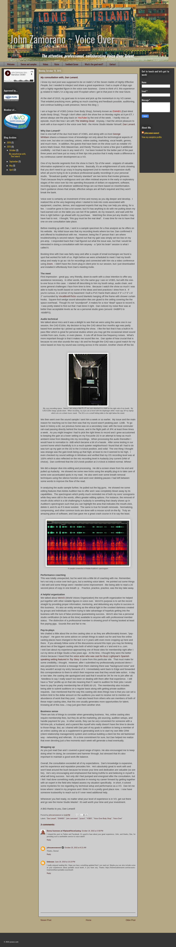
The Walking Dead (84, 121)
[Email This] (77, 815)
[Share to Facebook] (84, 815)
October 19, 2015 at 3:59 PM (92, 831)
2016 (9, 142)
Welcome (10, 64)
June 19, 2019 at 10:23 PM (65, 862)
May (11, 165)
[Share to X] (81, 815)
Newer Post (46, 920)
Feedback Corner (71, 64)
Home (88, 920)
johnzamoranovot (54, 848)
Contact (113, 64)
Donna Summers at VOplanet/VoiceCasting (64, 831)
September (14, 161)
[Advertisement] (154, 157)
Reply (49, 840)
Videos (45, 64)
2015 (9, 146)
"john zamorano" (72, 818)
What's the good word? (94, 64)
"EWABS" (61, 818)
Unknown (50, 862)
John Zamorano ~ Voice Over (62, 38)
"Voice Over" (117, 818)
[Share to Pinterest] (86, 815)
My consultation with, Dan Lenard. (17, 155)
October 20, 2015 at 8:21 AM (75, 848)
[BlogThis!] (79, 815)
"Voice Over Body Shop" (102, 818)
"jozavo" (82, 818)
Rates (57, 64)
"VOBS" (89, 818)
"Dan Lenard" (51, 818)
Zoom (50, 264)
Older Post (130, 920)
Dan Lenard (129, 124)
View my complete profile (152, 137)
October (12, 150)
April (11, 169)
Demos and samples (29, 64)
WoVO (61, 598)
